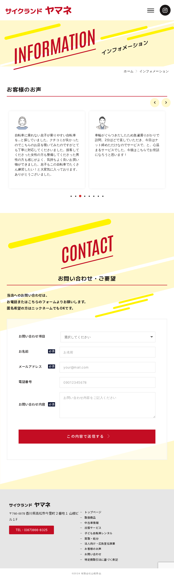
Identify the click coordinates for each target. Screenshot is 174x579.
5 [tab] (89, 196)
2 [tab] (75, 196)
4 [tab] (84, 196)
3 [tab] (80, 196)
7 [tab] (98, 196)
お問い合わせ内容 (32, 404)
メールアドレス (30, 366)
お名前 (24, 351)
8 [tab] (103, 196)
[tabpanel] (47, 150)
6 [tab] (94, 196)
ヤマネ (38, 9)
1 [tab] (71, 196)
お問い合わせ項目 (32, 336)
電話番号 (25, 382)
